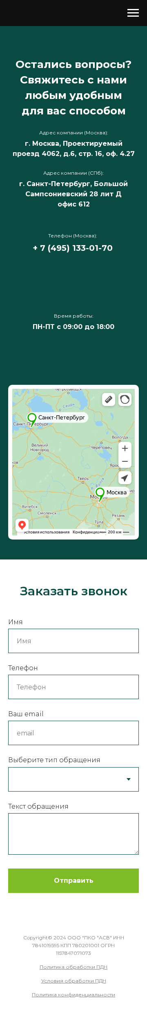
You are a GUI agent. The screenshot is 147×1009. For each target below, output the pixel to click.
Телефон (23, 668)
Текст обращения (38, 806)
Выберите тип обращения (54, 760)
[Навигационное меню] (133, 13)
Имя (15, 622)
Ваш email (26, 714)
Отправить (74, 880)
